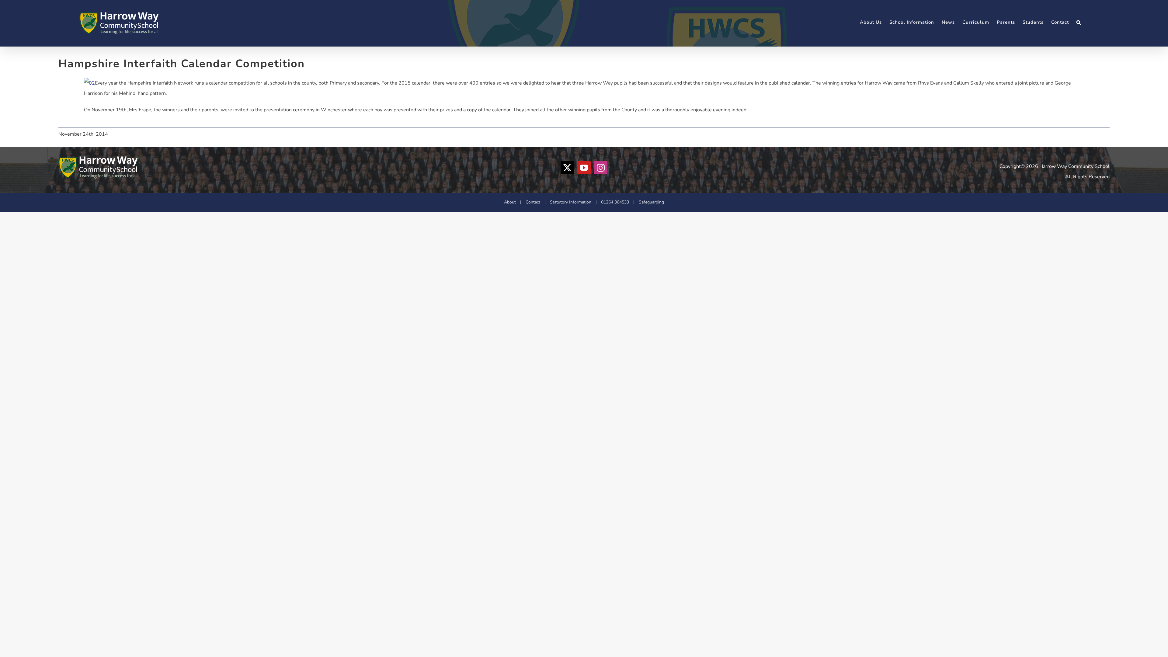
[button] (1078, 22)
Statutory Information (570, 202)
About (510, 202)
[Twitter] (567, 167)
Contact (533, 202)
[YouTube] (584, 167)
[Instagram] (600, 167)
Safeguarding (651, 202)
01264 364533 (615, 202)
